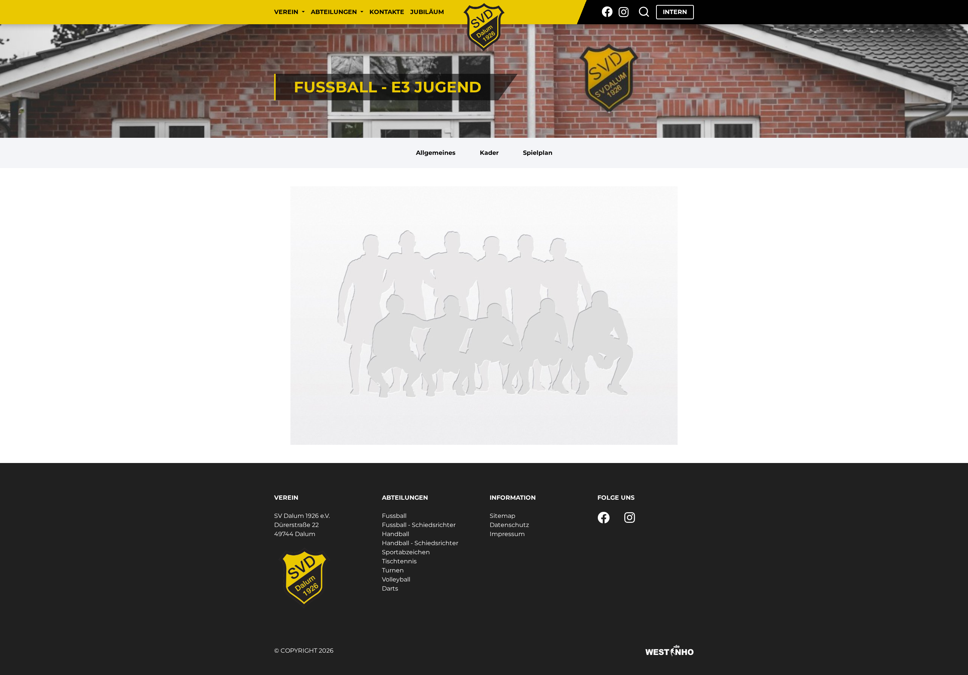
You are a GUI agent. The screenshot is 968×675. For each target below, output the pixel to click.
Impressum (507, 534)
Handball (395, 534)
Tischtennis (399, 561)
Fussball (394, 515)
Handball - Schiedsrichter (420, 543)
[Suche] (644, 12)
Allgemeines (436, 152)
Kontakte (386, 12)
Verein (287, 12)
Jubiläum (427, 12)
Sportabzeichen (406, 552)
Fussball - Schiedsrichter (419, 524)
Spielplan (537, 152)
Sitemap (502, 515)
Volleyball (396, 579)
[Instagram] (624, 12)
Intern (675, 12)
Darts (390, 588)
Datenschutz (509, 524)
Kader (489, 152)
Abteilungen (335, 12)
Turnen (393, 570)
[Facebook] (607, 12)
